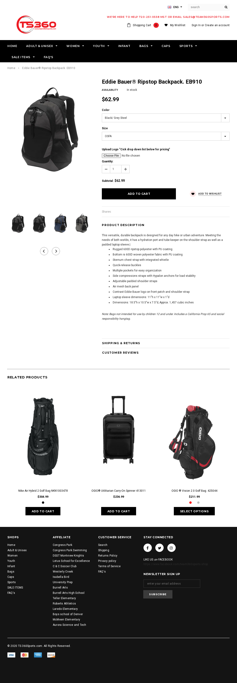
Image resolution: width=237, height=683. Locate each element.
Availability (110, 89)
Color (105, 110)
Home (11, 68)
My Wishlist (178, 25)
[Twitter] (159, 548)
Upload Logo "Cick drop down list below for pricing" (136, 149)
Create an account (217, 25)
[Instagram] (171, 548)
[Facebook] (147, 548)
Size (105, 128)
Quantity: (107, 161)
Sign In (196, 25)
